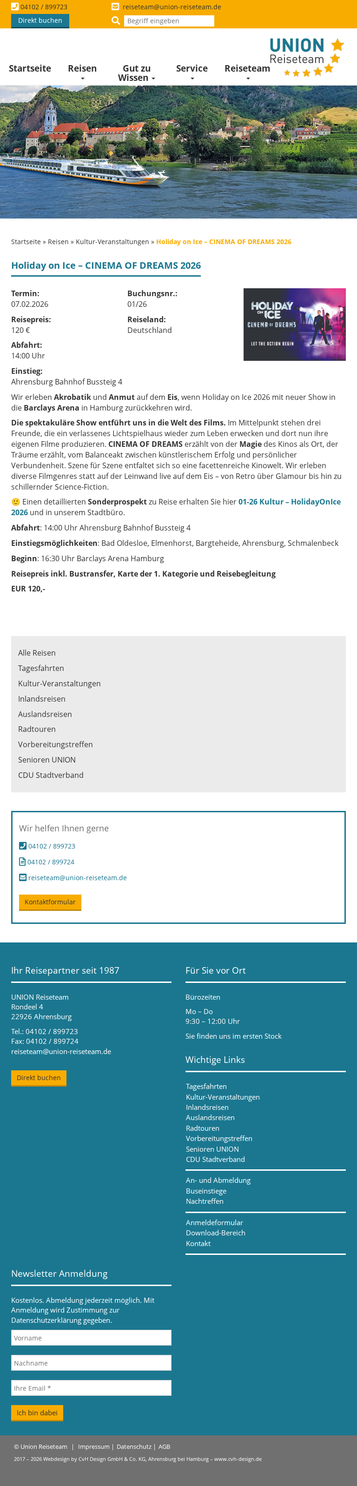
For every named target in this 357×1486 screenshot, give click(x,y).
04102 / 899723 (43, 6)
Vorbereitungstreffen (55, 744)
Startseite (30, 68)
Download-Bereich (215, 1232)
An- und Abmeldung (218, 1180)
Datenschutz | (136, 1446)
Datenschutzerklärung (46, 1320)
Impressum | (96, 1446)
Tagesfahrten (41, 668)
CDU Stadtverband (51, 775)
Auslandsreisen (45, 714)
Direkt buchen (40, 20)
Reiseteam (248, 68)
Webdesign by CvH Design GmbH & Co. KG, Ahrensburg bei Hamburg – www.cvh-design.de (152, 1458)
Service (192, 68)
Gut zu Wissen (134, 73)
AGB (164, 1446)
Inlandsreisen (42, 699)
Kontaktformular (50, 901)
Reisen (82, 68)
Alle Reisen (37, 653)
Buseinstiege (206, 1190)
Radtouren (37, 729)
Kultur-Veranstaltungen (112, 241)
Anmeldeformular (214, 1222)
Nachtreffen (205, 1201)
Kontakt (198, 1243)
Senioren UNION (47, 760)
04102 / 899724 (50, 861)
